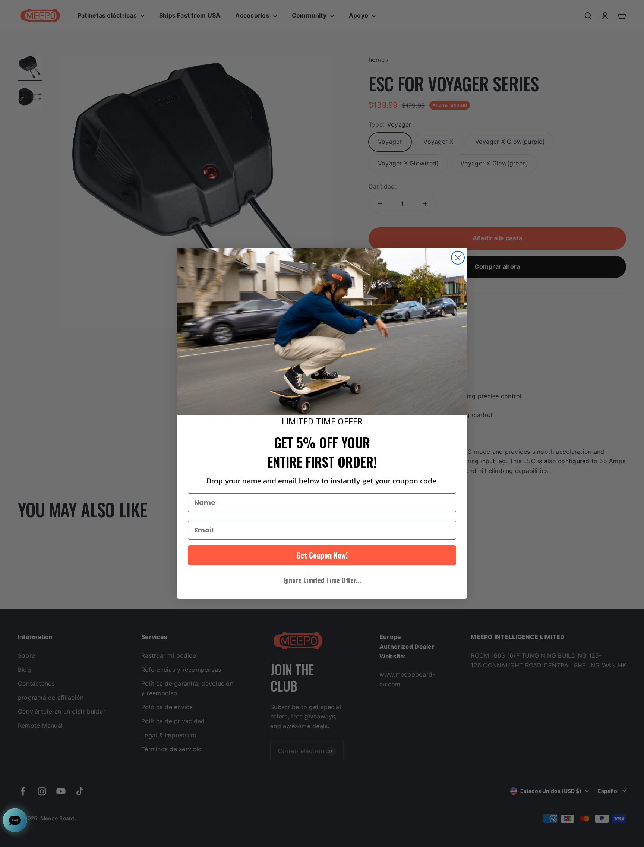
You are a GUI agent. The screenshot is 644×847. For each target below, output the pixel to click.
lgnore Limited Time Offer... (322, 580)
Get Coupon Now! (322, 555)
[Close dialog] (457, 257)
